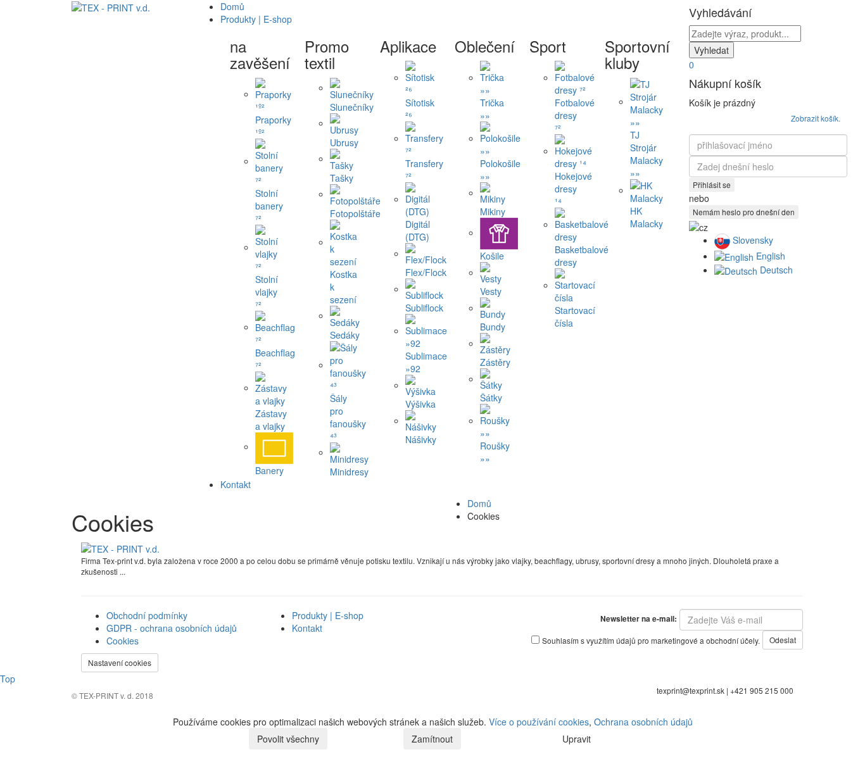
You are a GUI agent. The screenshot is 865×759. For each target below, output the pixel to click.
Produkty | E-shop (327, 615)
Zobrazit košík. (815, 118)
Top (7, 678)
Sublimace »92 (426, 362)
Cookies (122, 640)
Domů (232, 6)
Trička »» (492, 109)
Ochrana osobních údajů (643, 721)
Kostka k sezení (343, 286)
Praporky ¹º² (273, 125)
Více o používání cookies (539, 721)
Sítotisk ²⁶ (419, 109)
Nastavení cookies (119, 662)
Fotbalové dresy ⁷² (575, 115)
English (769, 255)
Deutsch (775, 269)
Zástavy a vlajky (271, 419)
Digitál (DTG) (417, 230)
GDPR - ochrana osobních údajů (171, 628)
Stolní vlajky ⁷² (266, 291)
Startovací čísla (575, 316)
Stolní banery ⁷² (269, 205)
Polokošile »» (500, 169)
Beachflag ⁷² (275, 358)
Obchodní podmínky (146, 615)
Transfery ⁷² (424, 169)
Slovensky (751, 240)
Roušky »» (495, 452)
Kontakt (235, 484)
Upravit (576, 738)
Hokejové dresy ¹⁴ (573, 189)
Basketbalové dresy (582, 255)
